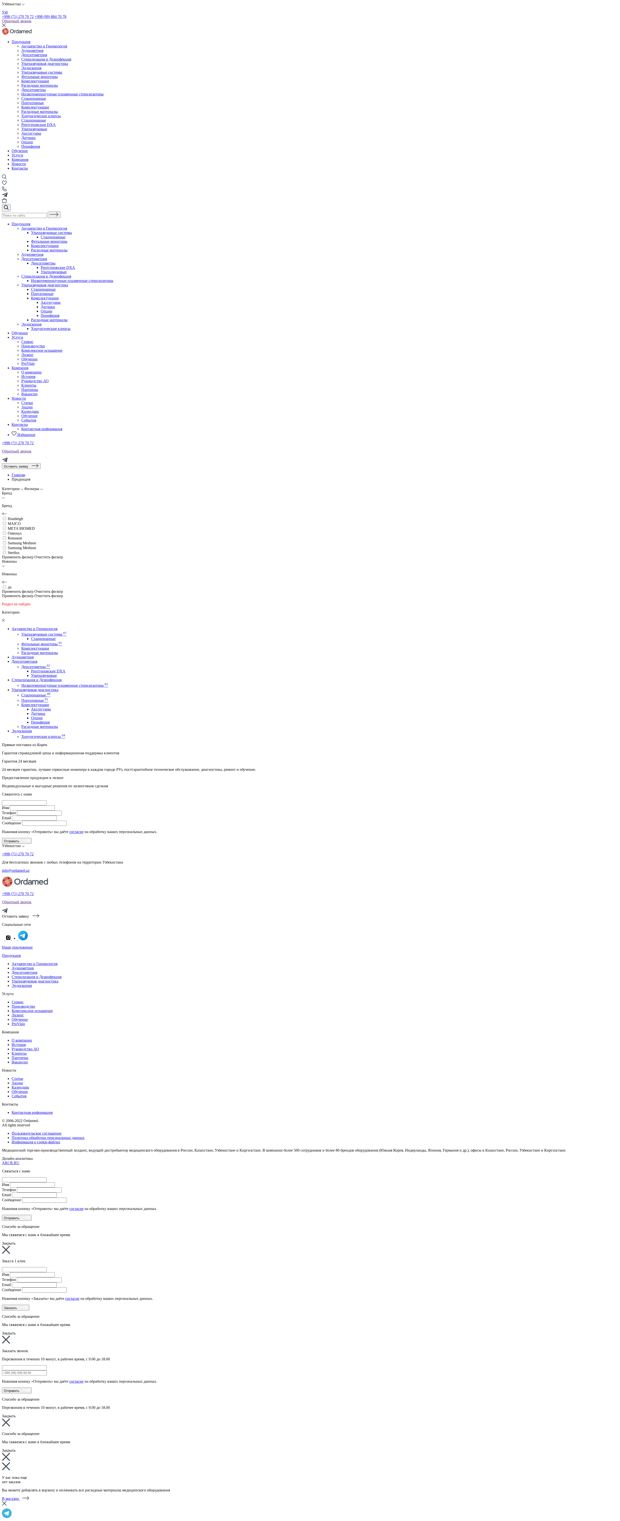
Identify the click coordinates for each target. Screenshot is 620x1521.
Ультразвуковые (34, 129)
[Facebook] (4, 939)
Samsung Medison (22, 543)
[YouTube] (15, 939)
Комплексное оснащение (41, 350)
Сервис (27, 342)
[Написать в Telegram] (310, 1513)
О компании (31, 372)
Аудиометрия (32, 254)
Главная (18, 475)
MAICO (14, 524)
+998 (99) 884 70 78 (50, 17)
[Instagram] (9, 939)
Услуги (17, 155)
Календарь (30, 411)
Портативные (42, 294)
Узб (5, 12)
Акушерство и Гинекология (44, 228)
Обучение (20, 151)
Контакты (20, 168)
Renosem (15, 538)
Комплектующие (45, 246)
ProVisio (28, 363)
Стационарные (33, 120)
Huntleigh (15, 519)
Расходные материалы (49, 250)
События (28, 420)
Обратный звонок (16, 21)
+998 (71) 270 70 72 (18, 17)
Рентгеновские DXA (38, 125)
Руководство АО (35, 381)
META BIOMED (21, 528)
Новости (19, 164)
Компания (20, 159)
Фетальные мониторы (49, 241)
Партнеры (29, 390)
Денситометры (43, 263)
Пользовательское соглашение (37, 1133)
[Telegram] (5, 461)
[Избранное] (4, 184)
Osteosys (15, 533)
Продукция (21, 42)
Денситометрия (34, 259)
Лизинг (27, 355)
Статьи (27, 403)
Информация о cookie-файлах (36, 1142)
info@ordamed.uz (16, 870)
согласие (76, 832)
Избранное (25, 435)
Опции (27, 142)
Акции (27, 407)
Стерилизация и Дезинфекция (46, 276)
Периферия (30, 146)
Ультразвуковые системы (51, 233)
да (9, 587)
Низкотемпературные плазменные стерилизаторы (72, 281)
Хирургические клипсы (50, 329)
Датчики (28, 138)
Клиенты (28, 385)
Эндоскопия (31, 324)
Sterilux (14, 553)
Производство (33, 346)
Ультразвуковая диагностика (44, 285)
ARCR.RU (10, 1163)
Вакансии (29, 394)
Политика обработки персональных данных (48, 1138)
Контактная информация (41, 429)
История (28, 376)
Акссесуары (31, 133)
